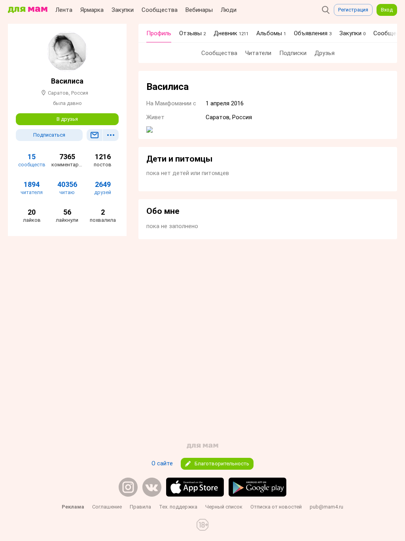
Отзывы (192, 33)
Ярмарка (92, 9)
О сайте (162, 463)
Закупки (123, 9)
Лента (63, 9)
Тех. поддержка (178, 507)
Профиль (158, 33)
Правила (140, 507)
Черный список (223, 507)
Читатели (258, 53)
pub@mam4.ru (326, 507)
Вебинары (199, 9)
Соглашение (107, 507)
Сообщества (160, 9)
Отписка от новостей (276, 507)
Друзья (324, 53)
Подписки (293, 53)
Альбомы (271, 33)
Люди (229, 9)
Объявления (312, 33)
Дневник (231, 33)
